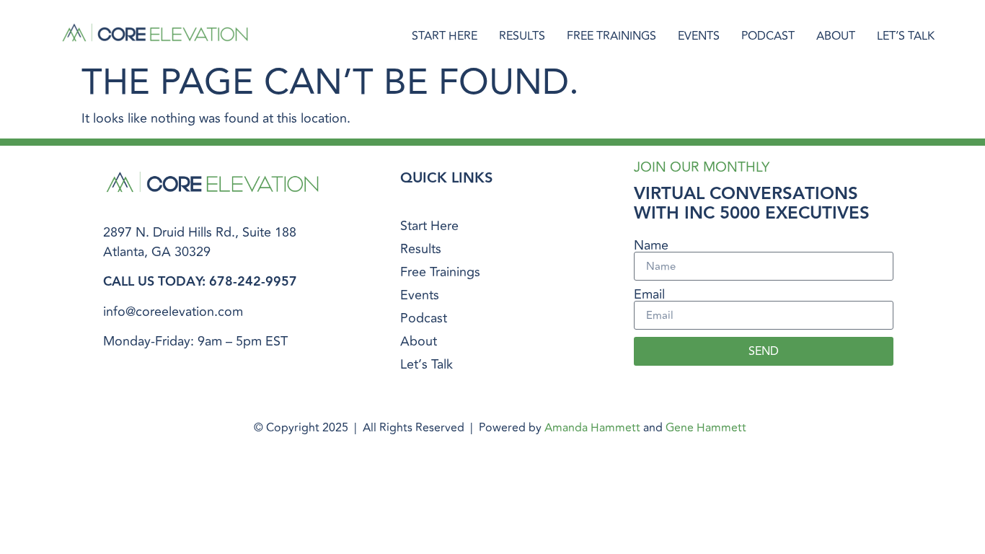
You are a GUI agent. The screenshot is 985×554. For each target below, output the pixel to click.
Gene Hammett (706, 427)
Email (649, 294)
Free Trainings (611, 36)
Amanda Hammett (592, 427)
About (835, 36)
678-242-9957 (253, 281)
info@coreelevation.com (173, 312)
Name (651, 245)
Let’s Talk (906, 36)
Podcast (768, 36)
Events (699, 36)
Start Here (444, 36)
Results (522, 36)
